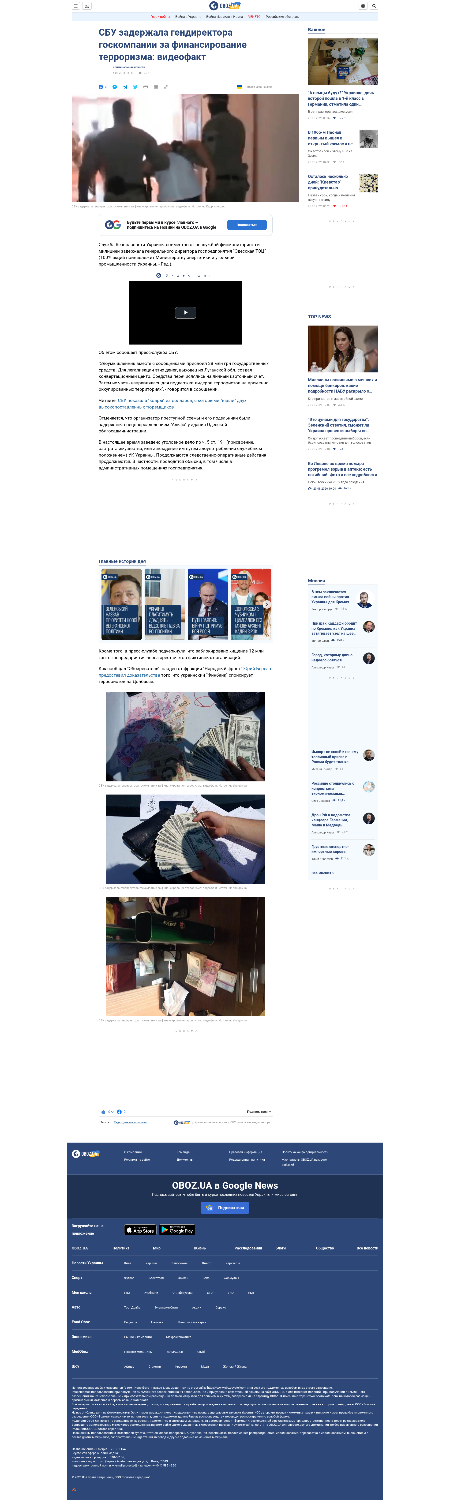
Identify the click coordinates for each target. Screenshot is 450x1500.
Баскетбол (156, 1278)
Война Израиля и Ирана (224, 17)
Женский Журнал (235, 1366)
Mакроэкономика (178, 1337)
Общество (325, 1248)
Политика (121, 1248)
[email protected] (126, 1465)
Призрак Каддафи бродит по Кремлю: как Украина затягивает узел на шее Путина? (334, 628)
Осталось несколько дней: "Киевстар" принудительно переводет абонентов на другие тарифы (329, 182)
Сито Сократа (320, 800)
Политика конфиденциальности (305, 1152)
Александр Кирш (322, 667)
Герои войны (160, 17)
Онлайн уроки (182, 1292)
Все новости (367, 1248)
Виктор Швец (320, 640)
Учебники (151, 1292)
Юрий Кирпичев (322, 859)
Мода (205, 1366)
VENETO (254, 17)
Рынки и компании (138, 1337)
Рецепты (130, 1322)
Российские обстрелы (283, 17)
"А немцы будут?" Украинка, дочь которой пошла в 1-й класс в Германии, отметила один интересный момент (341, 98)
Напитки (157, 1322)
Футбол (129, 1278)
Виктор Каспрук (322, 609)
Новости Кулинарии (192, 1322)
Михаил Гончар (321, 769)
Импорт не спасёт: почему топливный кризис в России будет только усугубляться (334, 757)
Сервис (221, 1307)
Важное (316, 29)
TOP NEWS (319, 316)
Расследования (248, 1248)
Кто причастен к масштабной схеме (335, 399)
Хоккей (183, 1278)
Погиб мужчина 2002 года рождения (336, 482)
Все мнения (321, 873)
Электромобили (166, 1307)
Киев (127, 1263)
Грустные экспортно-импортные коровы (330, 849)
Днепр (206, 1263)
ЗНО (231, 1292)
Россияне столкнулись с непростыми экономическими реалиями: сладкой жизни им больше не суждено (334, 788)
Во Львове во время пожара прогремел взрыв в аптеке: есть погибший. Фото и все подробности (342, 469)
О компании (133, 1152)
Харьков (151, 1263)
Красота (181, 1366)
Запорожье (180, 1263)
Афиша (129, 1366)
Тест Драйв (132, 1307)
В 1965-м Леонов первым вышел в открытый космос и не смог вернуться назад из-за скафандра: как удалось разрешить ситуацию (330, 138)
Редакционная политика (130, 1122)
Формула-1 (231, 1278)
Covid (201, 1352)
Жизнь (200, 1248)
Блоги (280, 1248)
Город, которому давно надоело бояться (331, 657)
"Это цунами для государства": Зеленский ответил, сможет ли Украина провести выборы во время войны (338, 425)
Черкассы (232, 1263)
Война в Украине (188, 17)
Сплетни (155, 1366)
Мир (157, 1248)
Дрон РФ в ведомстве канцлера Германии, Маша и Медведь (330, 820)
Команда (183, 1152)
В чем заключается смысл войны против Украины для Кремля (330, 597)
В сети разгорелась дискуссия (331, 111)
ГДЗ (127, 1292)
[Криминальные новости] (182, 1124)
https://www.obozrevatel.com (226, 1387)
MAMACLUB (175, 1352)
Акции (196, 1307)
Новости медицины (138, 1352)
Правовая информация (245, 1152)
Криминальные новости (129, 67)
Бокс (206, 1278)
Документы (185, 1159)
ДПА (210, 1292)
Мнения (316, 580)
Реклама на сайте (137, 1159)
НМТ (251, 1292)
